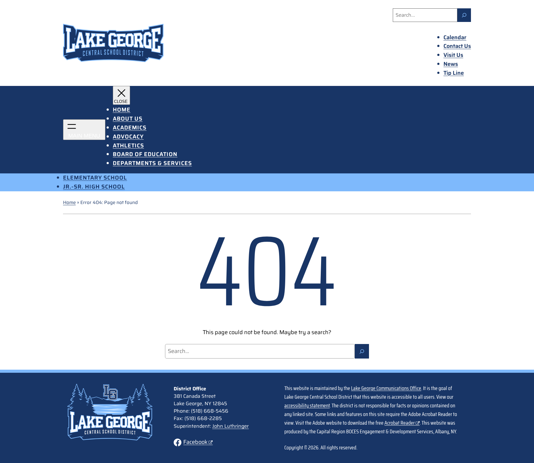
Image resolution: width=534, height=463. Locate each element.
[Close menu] (121, 95)
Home (69, 202)
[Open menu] (84, 129)
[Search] (464, 15)
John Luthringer (230, 426)
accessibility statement (307, 405)
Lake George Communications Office (386, 388)
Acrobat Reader (399, 422)
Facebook (195, 442)
